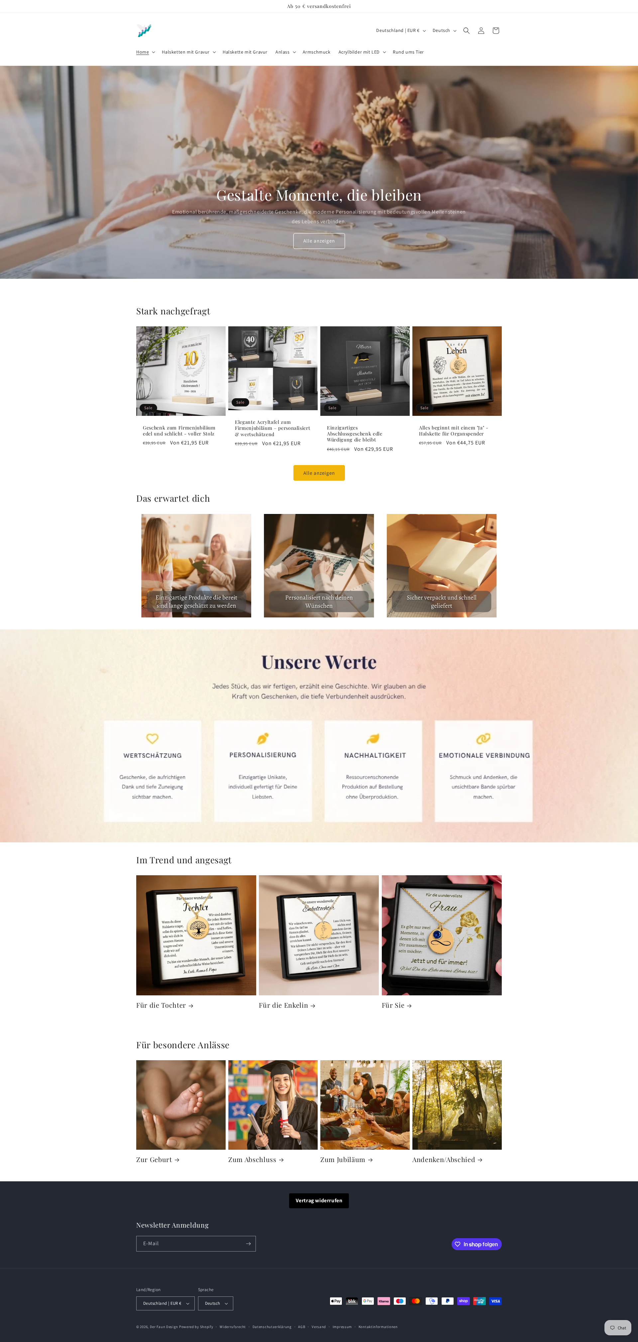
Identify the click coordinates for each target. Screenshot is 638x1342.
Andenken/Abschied (443, 1159)
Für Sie (393, 1005)
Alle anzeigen (319, 241)
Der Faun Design (164, 1326)
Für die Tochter (161, 1005)
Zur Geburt (154, 1159)
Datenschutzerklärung (272, 1326)
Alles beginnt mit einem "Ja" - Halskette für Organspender (453, 431)
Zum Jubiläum (343, 1159)
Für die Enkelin (283, 1005)
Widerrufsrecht (233, 1326)
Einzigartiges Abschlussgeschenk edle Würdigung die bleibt (354, 434)
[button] (145, 52)
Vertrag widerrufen (319, 1200)
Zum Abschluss (252, 1159)
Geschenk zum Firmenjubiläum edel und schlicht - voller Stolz (179, 431)
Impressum (342, 1326)
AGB (301, 1326)
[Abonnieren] (248, 1244)
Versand (319, 1326)
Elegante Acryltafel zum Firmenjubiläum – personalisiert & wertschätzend (272, 428)
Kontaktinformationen (378, 1326)
